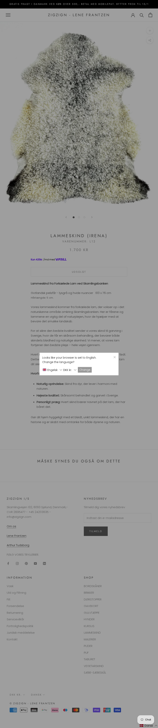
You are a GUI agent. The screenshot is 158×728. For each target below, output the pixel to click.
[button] (52, 370)
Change (84, 370)
